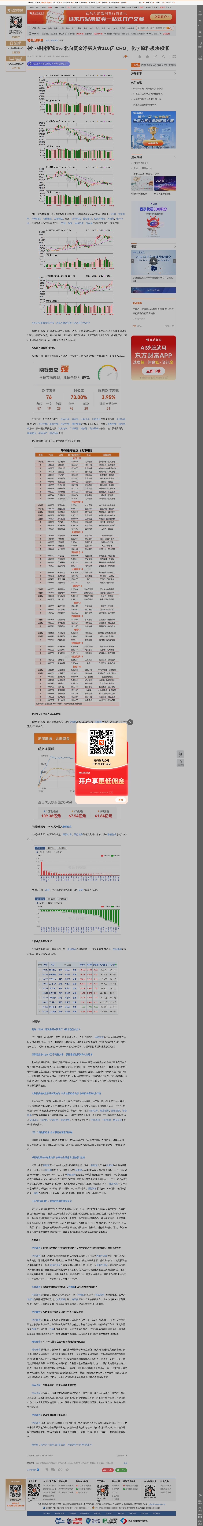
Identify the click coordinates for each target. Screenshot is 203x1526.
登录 (141, 2)
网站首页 (31, 2)
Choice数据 (113, 2)
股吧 (123, 2)
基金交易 (169, 2)
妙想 (104, 2)
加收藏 (38, 2)
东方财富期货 (93, 2)
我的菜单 (149, 2)
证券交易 (159, 2)
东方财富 (56, 2)
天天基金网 (67, 2)
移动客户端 (45, 2)
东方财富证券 (80, 2)
